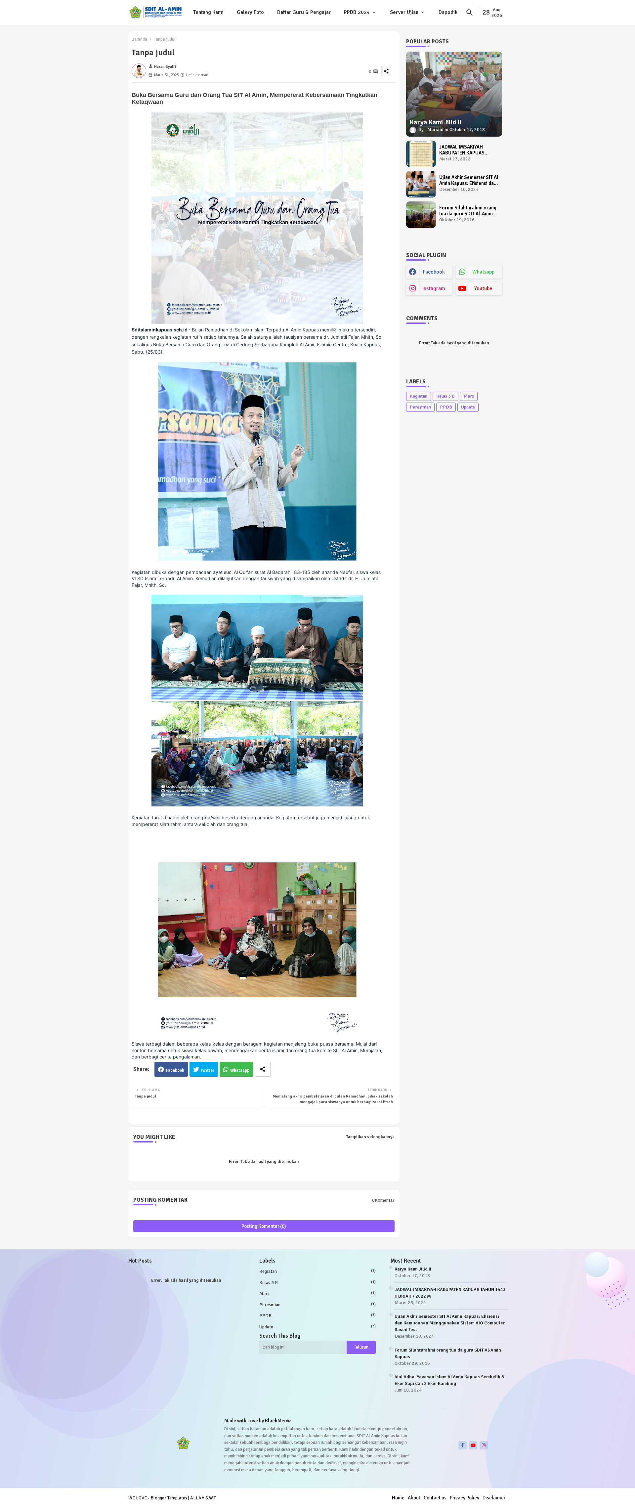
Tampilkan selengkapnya (370, 1137)
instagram (433, 288)
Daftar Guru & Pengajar (304, 12)
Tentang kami (208, 12)
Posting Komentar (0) (263, 1226)
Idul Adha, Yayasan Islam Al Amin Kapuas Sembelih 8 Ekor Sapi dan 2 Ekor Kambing (449, 1380)
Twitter (207, 1070)
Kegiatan (418, 396)
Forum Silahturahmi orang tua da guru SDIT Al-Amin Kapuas (467, 211)
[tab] (208, 12)
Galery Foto (250, 12)
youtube (483, 288)
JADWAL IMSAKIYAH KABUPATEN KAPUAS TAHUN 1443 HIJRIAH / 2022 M (463, 150)
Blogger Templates (168, 1498)
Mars (469, 396)
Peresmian (420, 407)
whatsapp (483, 272)
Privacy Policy (464, 1498)
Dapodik (448, 12)
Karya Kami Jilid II (413, 1269)
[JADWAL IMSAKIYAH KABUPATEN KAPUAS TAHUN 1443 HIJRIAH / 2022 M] (421, 154)
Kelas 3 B (445, 396)
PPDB (446, 407)
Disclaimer (494, 1498)
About (414, 1498)
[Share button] (263, 1069)
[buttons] (462, 1445)
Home (398, 1498)
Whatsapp (239, 1070)
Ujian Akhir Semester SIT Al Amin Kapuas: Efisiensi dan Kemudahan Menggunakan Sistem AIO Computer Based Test (468, 180)
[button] (469, 12)
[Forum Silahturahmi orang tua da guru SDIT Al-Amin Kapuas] (421, 214)
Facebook (175, 1070)
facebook (434, 272)
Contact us (435, 1498)
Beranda (139, 39)
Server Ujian (404, 12)
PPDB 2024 (357, 12)
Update (468, 407)
